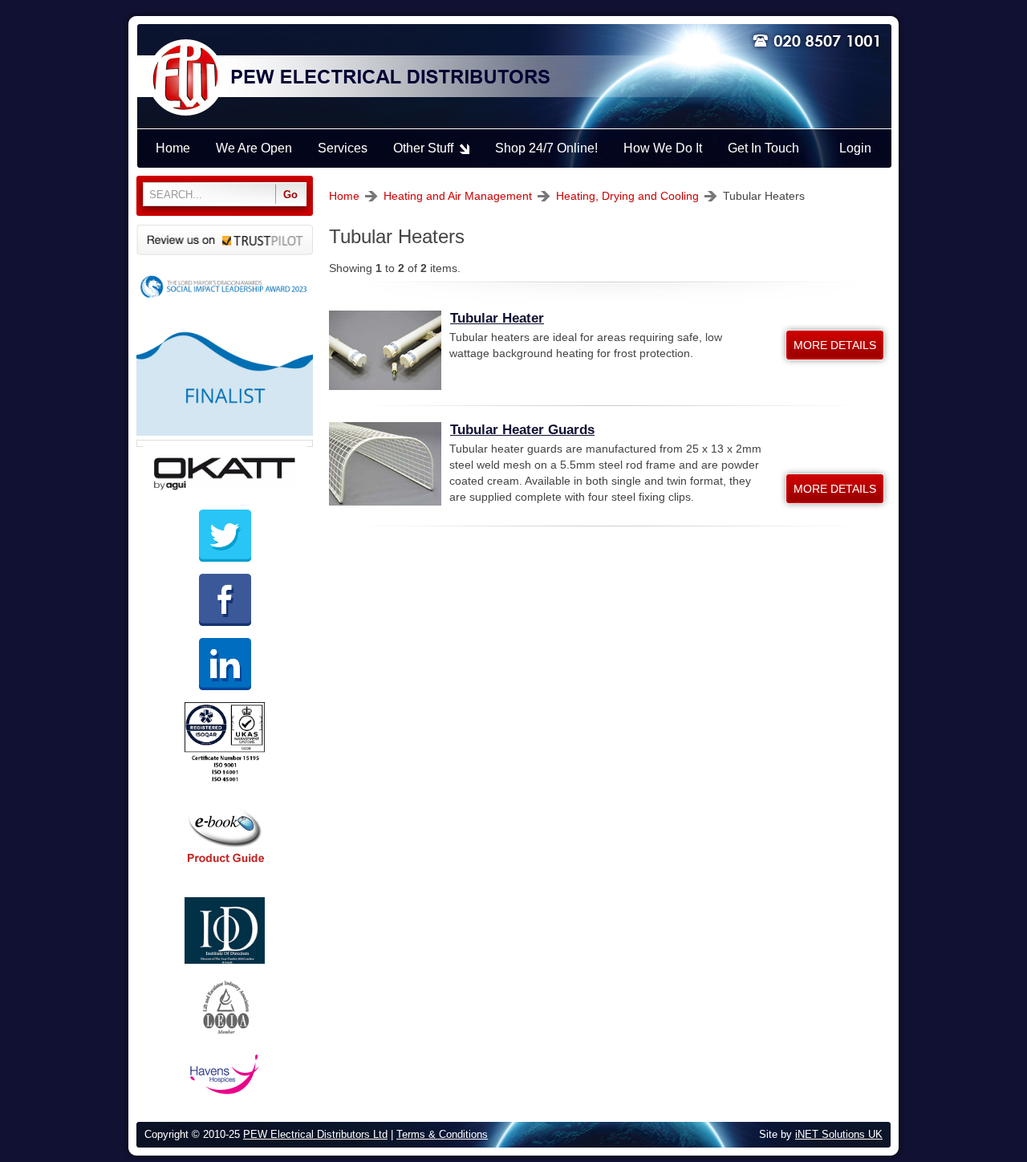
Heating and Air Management (458, 195)
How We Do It (662, 148)
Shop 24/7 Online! (546, 148)
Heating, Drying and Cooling (627, 195)
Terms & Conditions (442, 1134)
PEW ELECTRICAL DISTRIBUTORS (389, 77)
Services (342, 148)
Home (344, 195)
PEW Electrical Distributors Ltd (315, 1134)
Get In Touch (763, 148)
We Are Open (254, 148)
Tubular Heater (497, 318)
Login (855, 148)
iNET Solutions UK (839, 1134)
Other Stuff (423, 148)
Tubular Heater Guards (522, 429)
